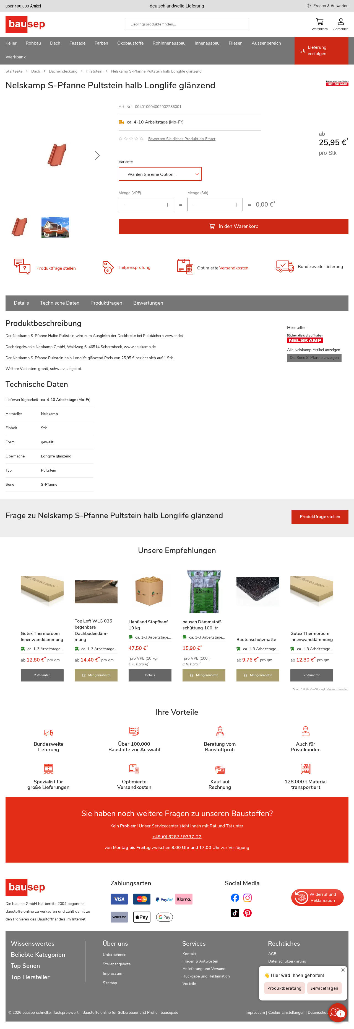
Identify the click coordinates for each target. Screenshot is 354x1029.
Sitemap (110, 983)
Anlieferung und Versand (204, 968)
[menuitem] (11, 44)
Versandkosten (233, 268)
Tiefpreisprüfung (134, 267)
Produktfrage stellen (56, 268)
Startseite (14, 71)
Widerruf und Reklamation (322, 897)
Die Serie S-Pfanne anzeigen (314, 357)
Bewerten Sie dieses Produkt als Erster (181, 139)
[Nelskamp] (337, 85)
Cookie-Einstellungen (286, 1012)
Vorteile (189, 983)
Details (21, 303)
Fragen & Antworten (330, 5)
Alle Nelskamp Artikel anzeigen (313, 350)
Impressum (112, 973)
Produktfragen (106, 303)
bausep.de (169, 1012)
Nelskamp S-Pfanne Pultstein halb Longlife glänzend (156, 71)
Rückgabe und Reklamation (206, 976)
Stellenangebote (117, 964)
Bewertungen (148, 303)
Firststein (94, 71)
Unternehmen (114, 954)
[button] (97, 155)
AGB (272, 953)
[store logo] (34, 24)
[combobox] (187, 24)
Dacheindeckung (63, 71)
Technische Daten (59, 303)
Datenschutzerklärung (287, 961)
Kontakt (189, 953)
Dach (35, 71)
